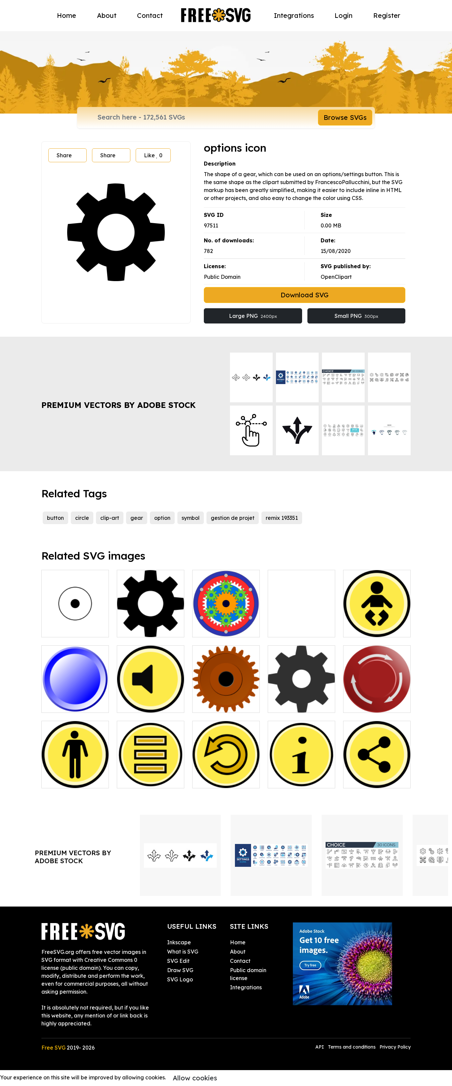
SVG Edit (178, 961)
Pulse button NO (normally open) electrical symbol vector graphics (75, 616)
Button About (292, 779)
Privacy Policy (395, 1047)
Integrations (294, 15)
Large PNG (253, 316)
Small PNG (356, 316)
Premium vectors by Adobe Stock (118, 405)
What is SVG (182, 951)
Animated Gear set (224, 628)
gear (136, 518)
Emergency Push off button (377, 699)
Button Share (367, 779)
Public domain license (248, 974)
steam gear (214, 703)
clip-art (109, 518)
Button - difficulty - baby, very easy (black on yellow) (376, 620)
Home (66, 15)
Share (64, 155)
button (55, 518)
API (320, 1047)
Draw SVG (180, 970)
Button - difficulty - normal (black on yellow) (75, 771)
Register (386, 15)
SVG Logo (180, 979)
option (162, 518)
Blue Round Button (73, 703)
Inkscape (179, 942)
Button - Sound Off (148, 703)
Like (153, 155)
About (106, 15)
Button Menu (140, 779)
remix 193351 (282, 518)
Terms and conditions (352, 1047)
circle (82, 518)
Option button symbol (150, 624)
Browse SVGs (345, 117)
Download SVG (305, 295)
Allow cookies (195, 1078)
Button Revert (217, 779)
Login (343, 15)
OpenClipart (336, 276)
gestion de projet (232, 518)
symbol (191, 518)
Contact (150, 15)
